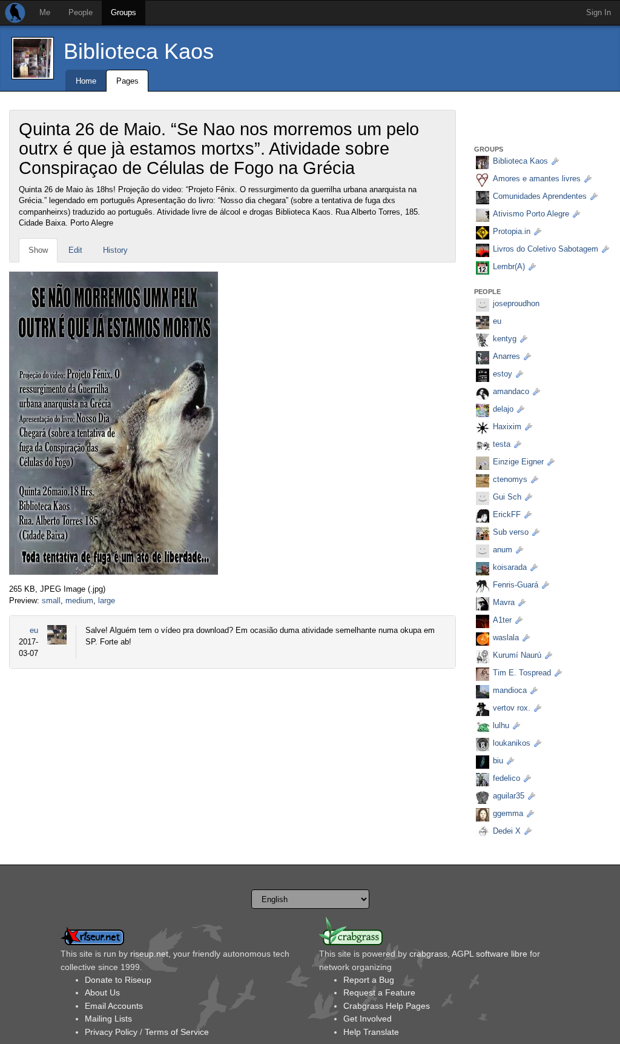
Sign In (598, 12)
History (115, 250)
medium (79, 600)
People (80, 12)
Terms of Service (177, 1032)
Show (38, 250)
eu (34, 630)
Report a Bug (368, 980)
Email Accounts (114, 1006)
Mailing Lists (108, 1018)
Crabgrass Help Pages (386, 1006)
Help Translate (371, 1032)
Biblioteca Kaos (139, 51)
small (51, 600)
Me (44, 12)
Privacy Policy (111, 1032)
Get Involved (367, 1018)
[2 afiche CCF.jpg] (113, 422)
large (106, 600)
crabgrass (428, 954)
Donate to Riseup (118, 980)
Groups (123, 12)
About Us (102, 992)
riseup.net (149, 954)
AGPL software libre (489, 954)
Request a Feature (379, 992)
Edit (75, 250)
